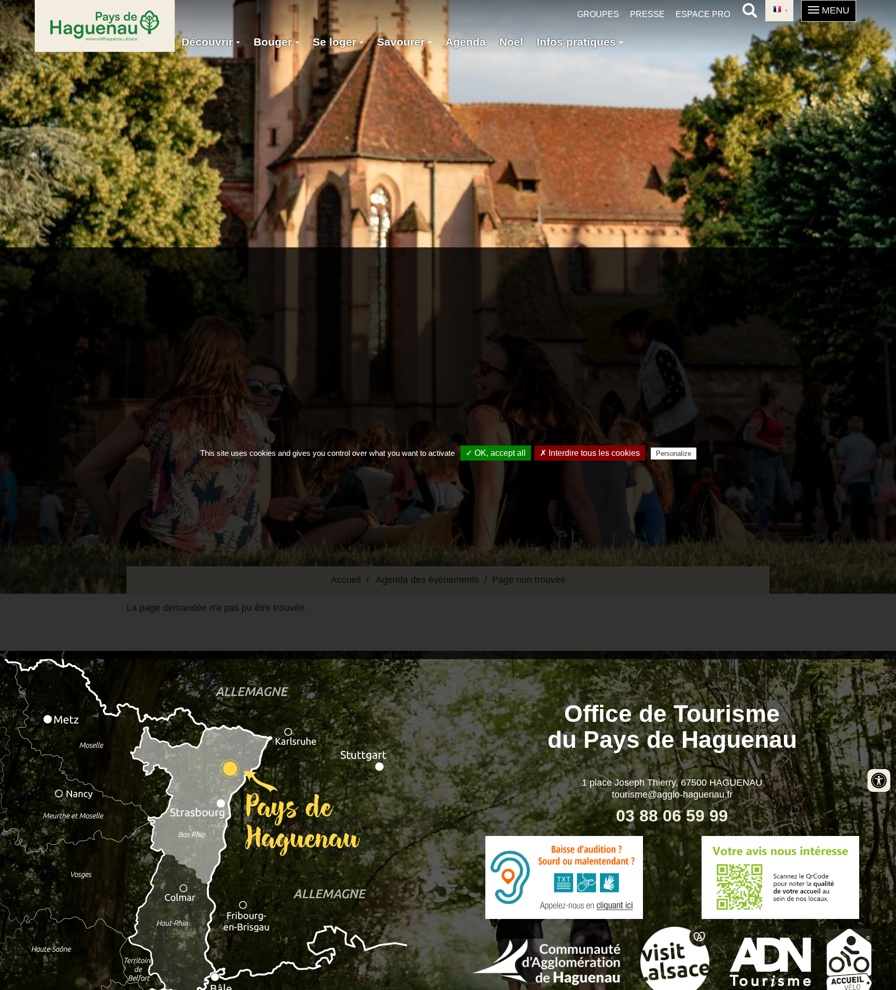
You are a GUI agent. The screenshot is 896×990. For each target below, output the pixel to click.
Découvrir (208, 42)
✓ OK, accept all (496, 453)
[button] (828, 11)
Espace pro (703, 14)
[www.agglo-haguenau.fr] (546, 961)
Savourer (402, 42)
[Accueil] (105, 26)
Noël (511, 42)
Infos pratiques (578, 42)
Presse (647, 14)
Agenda (465, 42)
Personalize (673, 453)
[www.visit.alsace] (675, 961)
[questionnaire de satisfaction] (780, 877)
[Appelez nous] (564, 877)
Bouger (274, 42)
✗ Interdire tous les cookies (590, 453)
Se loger (336, 42)
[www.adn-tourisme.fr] (770, 961)
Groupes (598, 14)
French (779, 10)
